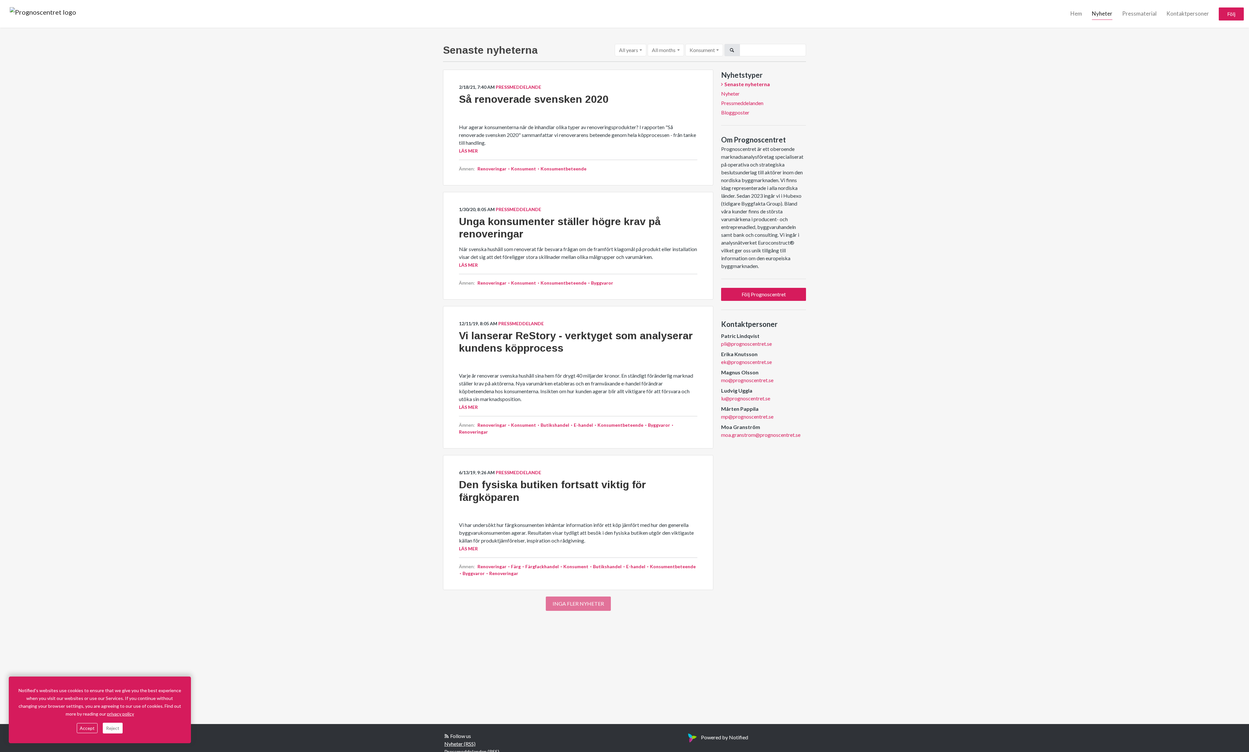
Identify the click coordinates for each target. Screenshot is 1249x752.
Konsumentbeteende (563, 168)
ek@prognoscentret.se (746, 362)
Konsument (702, 50)
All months (664, 50)
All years (628, 50)
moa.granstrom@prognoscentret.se (760, 435)
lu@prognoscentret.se (745, 398)
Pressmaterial (1139, 13)
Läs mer (468, 151)
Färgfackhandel (542, 566)
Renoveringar (492, 168)
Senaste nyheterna (747, 84)
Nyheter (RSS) (460, 744)
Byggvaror (601, 283)
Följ (1231, 14)
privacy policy (120, 714)
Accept (87, 728)
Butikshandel (555, 425)
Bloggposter (735, 112)
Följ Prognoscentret (764, 294)
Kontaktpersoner (1187, 13)
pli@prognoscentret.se (746, 344)
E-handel (583, 425)
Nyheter (1102, 13)
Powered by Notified (724, 737)
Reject (112, 728)
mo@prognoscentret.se (747, 380)
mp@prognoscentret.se (747, 416)
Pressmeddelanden (742, 103)
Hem (1076, 13)
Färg (516, 566)
